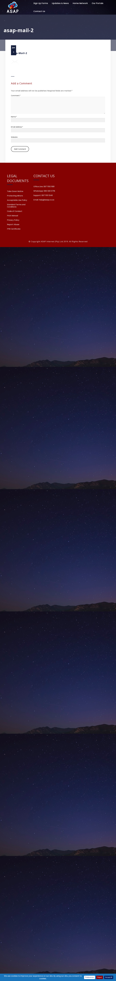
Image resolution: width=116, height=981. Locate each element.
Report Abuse (13, 224)
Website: (14, 137)
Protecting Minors (15, 196)
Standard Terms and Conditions (16, 205)
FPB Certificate (13, 229)
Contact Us (39, 11)
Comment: (16, 95)
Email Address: (17, 127)
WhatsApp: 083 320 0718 (44, 191)
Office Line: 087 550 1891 (43, 186)
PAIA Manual (12, 216)
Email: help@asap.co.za (43, 200)
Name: (14, 117)
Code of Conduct (14, 211)
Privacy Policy (13, 220)
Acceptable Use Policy (17, 200)
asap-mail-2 (19, 53)
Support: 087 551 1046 (43, 195)
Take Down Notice (15, 191)
